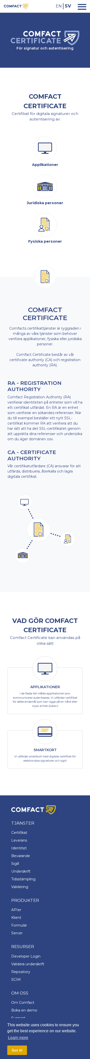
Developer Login (25, 956)
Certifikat (19, 832)
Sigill (15, 863)
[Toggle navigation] (80, 6)
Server (16, 933)
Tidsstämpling (23, 879)
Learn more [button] (18, 1038)
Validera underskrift (27, 964)
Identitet (19, 848)
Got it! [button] (17, 1050)
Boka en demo (24, 1010)
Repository (20, 972)
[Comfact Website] (16, 6)
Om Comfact (22, 1002)
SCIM (16, 979)
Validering (19, 887)
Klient (16, 917)
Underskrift (20, 871)
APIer (16, 910)
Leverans (19, 840)
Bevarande (20, 856)
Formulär (19, 925)
